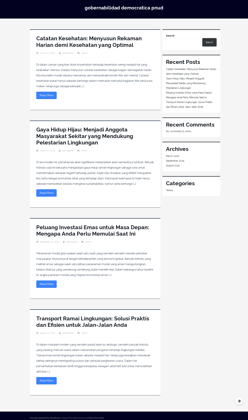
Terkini (84, 53)
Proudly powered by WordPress (45, 418)
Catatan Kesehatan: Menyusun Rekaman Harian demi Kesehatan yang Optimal (89, 41)
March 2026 (172, 156)
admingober (68, 53)
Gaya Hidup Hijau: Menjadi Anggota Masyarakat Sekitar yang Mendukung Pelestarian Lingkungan (84, 136)
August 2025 (173, 165)
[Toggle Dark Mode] (239, 401)
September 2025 (175, 160)
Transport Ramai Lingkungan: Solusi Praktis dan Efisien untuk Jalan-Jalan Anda (92, 321)
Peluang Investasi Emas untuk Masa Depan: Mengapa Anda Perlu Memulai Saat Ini (92, 230)
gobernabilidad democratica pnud (124, 8)
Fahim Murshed (96, 418)
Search (170, 35)
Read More (46, 95)
